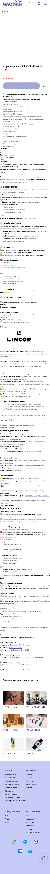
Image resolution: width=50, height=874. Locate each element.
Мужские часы (10, 774)
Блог (7, 823)
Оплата (29, 778)
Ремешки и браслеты (13, 798)
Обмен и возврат (32, 784)
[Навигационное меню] (45, 3)
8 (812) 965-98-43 (15, 320)
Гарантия (30, 781)
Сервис (29, 829)
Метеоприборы (11, 794)
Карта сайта (31, 819)
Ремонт (29, 788)
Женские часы (10, 778)
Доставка (29, 774)
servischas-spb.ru (29, 670)
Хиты (7, 816)
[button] (29, 3)
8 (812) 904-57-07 (15, 647)
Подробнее (4, 503)
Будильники (9, 791)
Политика (30, 822)
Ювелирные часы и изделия (16, 801)
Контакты (30, 826)
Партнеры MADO (32, 832)
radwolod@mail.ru (43, 496)
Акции (7, 819)
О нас (28, 816)
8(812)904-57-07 (31, 496)
